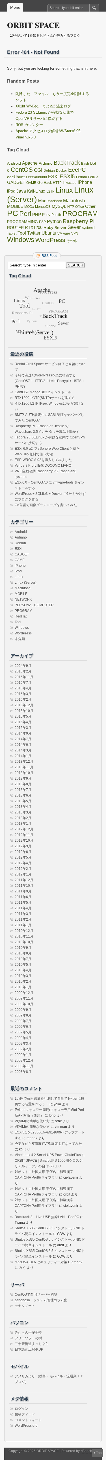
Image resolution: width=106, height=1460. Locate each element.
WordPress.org (26, 1426)
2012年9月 (23, 846)
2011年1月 (23, 925)
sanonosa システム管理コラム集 (41, 1300)
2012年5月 (23, 857)
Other (90, 206)
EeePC (77, 170)
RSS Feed (49, 256)
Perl (25, 213)
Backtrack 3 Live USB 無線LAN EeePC (47, 1217)
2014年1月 (23, 756)
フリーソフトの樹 (28, 1338)
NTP (70, 207)
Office (79, 207)
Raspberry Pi (78, 221)
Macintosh (74, 200)
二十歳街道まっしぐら (32, 1344)
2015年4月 (23, 722)
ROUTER (15, 228)
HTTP (57, 183)
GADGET (16, 182)
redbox (32, 1138)
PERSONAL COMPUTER (34, 605)
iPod (11, 191)
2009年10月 (24, 1004)
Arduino (46, 163)
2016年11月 (24, 677)
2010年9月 (23, 948)
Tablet (11, 233)
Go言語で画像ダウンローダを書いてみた (46, 505)
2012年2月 (23, 869)
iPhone (85, 182)
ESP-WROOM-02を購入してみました (43, 460)
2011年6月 (23, 897)
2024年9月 (23, 666)
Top (99, 1453)
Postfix (56, 215)
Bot (93, 163)
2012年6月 (23, 852)
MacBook (54, 201)
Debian (49, 171)
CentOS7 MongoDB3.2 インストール (43, 392)
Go (40, 182)
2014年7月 (23, 739)
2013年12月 (24, 762)
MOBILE (15, 206)
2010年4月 (23, 970)
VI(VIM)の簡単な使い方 (32, 1121)
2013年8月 (23, 784)
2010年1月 (23, 987)
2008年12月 (24, 1060)
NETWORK (23, 599)
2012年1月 (23, 874)
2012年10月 (24, 841)
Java (21, 191)
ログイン (21, 1409)
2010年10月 (24, 942)
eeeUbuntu (17, 177)
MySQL (59, 206)
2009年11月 (24, 998)
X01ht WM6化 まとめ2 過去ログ (43, 106)
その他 (71, 241)
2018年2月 (23, 671)
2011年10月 (24, 886)
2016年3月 (23, 694)
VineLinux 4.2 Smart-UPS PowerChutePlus (48, 1155)
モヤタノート (25, 1306)
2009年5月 (23, 1032)
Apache (30, 163)
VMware (63, 233)
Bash (85, 164)
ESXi (53, 176)
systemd (88, 228)
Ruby (48, 227)
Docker (61, 171)
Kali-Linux (36, 191)
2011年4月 (23, 908)
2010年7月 (23, 959)
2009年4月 (23, 1038)
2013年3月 (23, 812)
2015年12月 (24, 705)
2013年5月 (23, 801)
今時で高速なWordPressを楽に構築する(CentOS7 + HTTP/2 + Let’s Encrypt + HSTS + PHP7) (49, 381)
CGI (38, 170)
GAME (31, 183)
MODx (29, 207)
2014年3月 (23, 750)
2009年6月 (23, 1027)
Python (54, 221)
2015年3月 (23, 728)
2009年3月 (23, 1044)
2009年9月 (23, 1010)
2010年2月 (23, 981)
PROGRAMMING (22, 222)
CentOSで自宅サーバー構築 (36, 1294)
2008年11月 (24, 1066)
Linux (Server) (25, 583)
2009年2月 (23, 1049)
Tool (22, 232)
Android (14, 163)
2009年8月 (23, 1015)
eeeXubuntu (37, 177)
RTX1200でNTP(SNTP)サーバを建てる (45, 398)
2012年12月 (24, 829)
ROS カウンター (29, 125)
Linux (64, 190)
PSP (42, 222)
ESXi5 (67, 176)
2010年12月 (24, 931)
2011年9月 (23, 891)
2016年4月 (23, 688)
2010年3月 (23, 976)
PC (12, 213)
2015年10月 (24, 711)
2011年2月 (23, 919)
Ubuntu (49, 232)
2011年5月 (23, 903)
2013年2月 (23, 818)
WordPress (50, 240)
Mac (42, 201)
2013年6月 (23, 795)
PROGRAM (80, 213)
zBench (86, 1451)
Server (60, 228)
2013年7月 (23, 790)
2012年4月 (23, 863)
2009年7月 (23, 1021)
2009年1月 (23, 1055)
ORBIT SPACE (33, 25)
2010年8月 (23, 953)
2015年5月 (23, 716)
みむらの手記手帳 (28, 1333)
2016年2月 (23, 700)
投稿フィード (25, 1414)
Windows (20, 239)
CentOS (22, 169)
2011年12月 (24, 880)
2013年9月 (23, 778)
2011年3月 (23, 914)
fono (52, 1115)
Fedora (81, 177)
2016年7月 (23, 683)
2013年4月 (23, 807)
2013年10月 (24, 773)
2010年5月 (23, 965)
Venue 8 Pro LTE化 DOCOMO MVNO (43, 465)
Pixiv (46, 215)
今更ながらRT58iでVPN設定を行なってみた (48, 1144)
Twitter (33, 232)
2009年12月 (24, 993)
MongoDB (43, 207)
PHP (36, 214)
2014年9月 (23, 733)
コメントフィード (28, 1420)
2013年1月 (23, 824)
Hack (48, 183)
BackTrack (67, 163)
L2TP (50, 191)
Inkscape (70, 183)
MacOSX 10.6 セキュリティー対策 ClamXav (48, 1262)
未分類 (20, 639)
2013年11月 (24, 767)
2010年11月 (24, 936)
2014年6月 (23, 745)
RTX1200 (33, 227)
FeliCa (93, 177)
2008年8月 (23, 1072)
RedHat (21, 616)
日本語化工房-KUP (29, 1349)
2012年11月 (24, 835)
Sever (74, 227)
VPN (74, 233)
